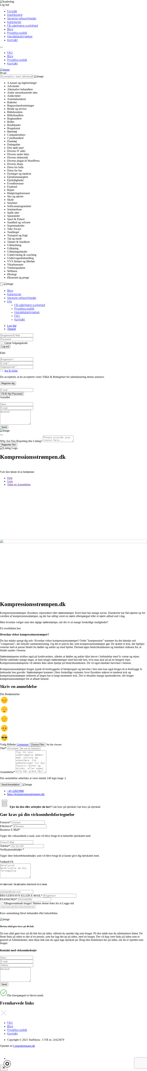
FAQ (10, 52)
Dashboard (14, 15)
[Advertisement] (73, 514)
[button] (7, 1063)
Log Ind (11, 325)
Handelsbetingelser (20, 36)
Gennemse (23, 744)
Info (9, 301)
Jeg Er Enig (11, 370)
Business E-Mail (45, 832)
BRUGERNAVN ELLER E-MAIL (21, 895)
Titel (3, 748)
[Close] (1, 434)
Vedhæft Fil (6, 861)
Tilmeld (11, 328)
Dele (10, 478)
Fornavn (5, 822)
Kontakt (12, 40)
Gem (10, 481)
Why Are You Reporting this (21, 441)
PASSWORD (8, 899)
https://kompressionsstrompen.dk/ (26, 794)
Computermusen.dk (24, 1045)
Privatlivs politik (17, 33)
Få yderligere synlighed (22, 25)
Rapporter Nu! (8, 444)
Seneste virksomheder (21, 18)
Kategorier (14, 22)
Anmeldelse (7, 772)
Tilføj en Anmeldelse (19, 484)
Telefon (5, 845)
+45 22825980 (15, 790)
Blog (10, 29)
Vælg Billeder (8, 744)
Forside (12, 11)
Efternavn (6, 826)
